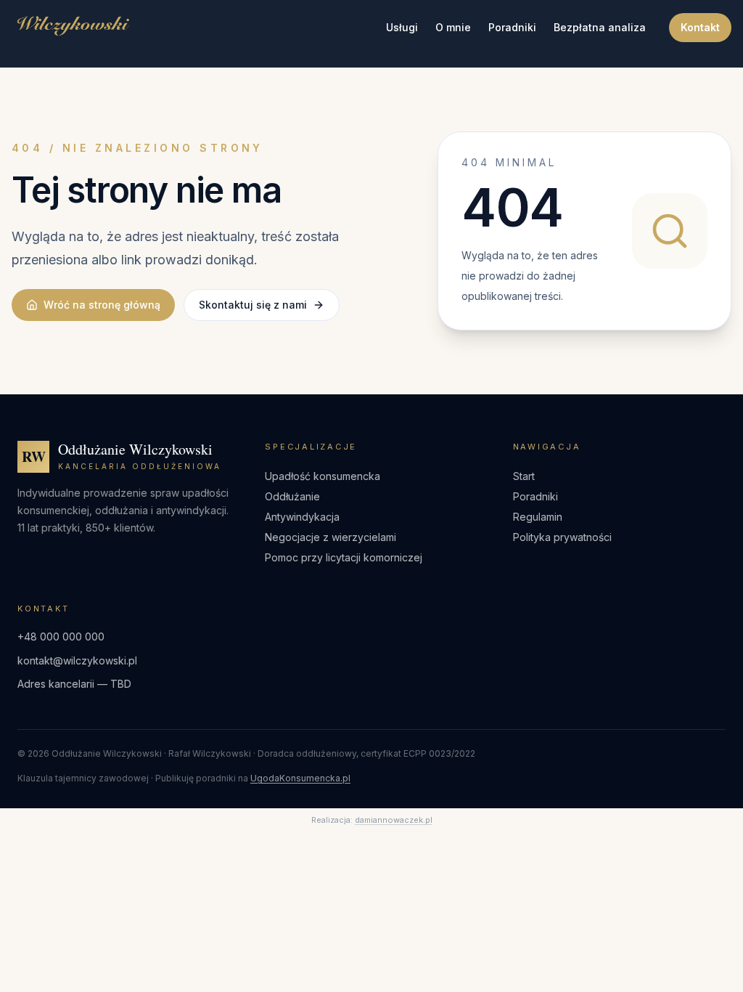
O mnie (453, 27)
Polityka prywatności (562, 537)
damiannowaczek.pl (393, 820)
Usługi (402, 27)
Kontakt (700, 27)
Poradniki (512, 27)
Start (524, 476)
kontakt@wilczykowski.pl (77, 660)
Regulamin (537, 517)
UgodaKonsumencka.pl (300, 778)
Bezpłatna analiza (600, 27)
